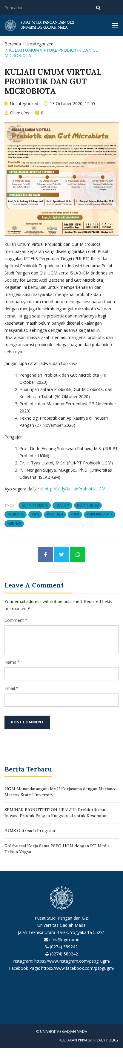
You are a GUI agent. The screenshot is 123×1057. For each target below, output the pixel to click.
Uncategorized (39, 44)
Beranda (12, 44)
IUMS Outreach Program (29, 830)
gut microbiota (34, 505)
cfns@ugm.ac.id (64, 939)
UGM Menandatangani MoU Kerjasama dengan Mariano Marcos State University (59, 791)
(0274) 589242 (64, 946)
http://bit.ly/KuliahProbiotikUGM (75, 489)
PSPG (35, 514)
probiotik (15, 514)
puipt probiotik (99, 514)
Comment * (15, 620)
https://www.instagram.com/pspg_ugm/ (72, 961)
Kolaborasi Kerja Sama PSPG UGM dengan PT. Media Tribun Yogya (57, 849)
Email (9, 688)
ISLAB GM (62, 505)
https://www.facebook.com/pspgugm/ (77, 968)
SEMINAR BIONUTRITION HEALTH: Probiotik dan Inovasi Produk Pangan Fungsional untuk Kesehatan (55, 812)
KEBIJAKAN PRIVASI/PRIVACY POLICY (89, 1040)
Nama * (12, 662)
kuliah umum (88, 505)
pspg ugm (55, 514)
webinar (14, 523)
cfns (25, 113)
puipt (75, 514)
